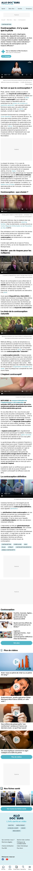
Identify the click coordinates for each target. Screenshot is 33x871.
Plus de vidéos (11, 650)
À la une (3, 869)
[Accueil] (16, 818)
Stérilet (10, 547)
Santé (3, 8)
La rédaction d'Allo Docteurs (18, 51)
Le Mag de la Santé (13, 828)
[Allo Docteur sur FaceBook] (3, 859)
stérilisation (14, 508)
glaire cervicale (26, 435)
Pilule (3, 547)
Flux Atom (20, 848)
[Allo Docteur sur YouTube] (7, 859)
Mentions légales (7, 842)
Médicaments (16, 831)
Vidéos (10, 869)
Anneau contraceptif (8, 550)
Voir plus (16, 643)
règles (14, 171)
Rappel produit (20, 825)
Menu (29, 869)
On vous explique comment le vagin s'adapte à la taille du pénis (14, 752)
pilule (27, 97)
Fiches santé (16, 869)
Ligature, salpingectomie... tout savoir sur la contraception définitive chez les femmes (23, 635)
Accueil (3, 20)
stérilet (21, 109)
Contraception (22, 20)
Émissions (29, 8)
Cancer (23, 828)
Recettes (11, 825)
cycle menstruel (6, 116)
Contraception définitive (23, 547)
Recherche (23, 869)
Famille (20, 8)
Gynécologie (17, 544)
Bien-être (11, 8)
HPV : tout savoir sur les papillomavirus (23, 801)
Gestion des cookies (23, 840)
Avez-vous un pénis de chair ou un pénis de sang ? (16, 674)
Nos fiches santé (12, 788)
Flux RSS (4, 848)
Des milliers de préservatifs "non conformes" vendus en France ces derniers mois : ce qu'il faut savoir (14, 726)
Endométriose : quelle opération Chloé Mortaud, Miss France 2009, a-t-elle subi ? (16, 699)
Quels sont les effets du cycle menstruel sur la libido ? (23, 625)
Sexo (15, 20)
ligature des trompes (7, 184)
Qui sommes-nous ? (8, 840)
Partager (7, 56)
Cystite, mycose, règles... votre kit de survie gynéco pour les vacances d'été (23, 616)
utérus (10, 126)
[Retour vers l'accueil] (16, 3)
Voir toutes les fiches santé (16, 809)
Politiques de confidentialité (21, 842)
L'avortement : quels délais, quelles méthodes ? (7, 800)
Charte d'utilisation (8, 846)
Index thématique (22, 846)
